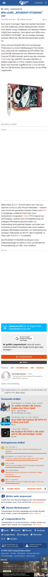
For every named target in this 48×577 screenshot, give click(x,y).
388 (14, 437)
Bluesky (28, 530)
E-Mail (29, 374)
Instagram (24, 535)
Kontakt (13, 553)
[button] (46, 3)
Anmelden (39, 3)
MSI (32, 368)
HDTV (18, 236)
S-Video (25, 216)
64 (14, 411)
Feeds (6, 530)
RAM (3, 59)
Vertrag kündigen (7, 556)
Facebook (41, 530)
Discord (17, 530)
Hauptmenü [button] (4, 3)
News (7, 9)
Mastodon (37, 535)
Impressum (5, 553)
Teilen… (25, 362)
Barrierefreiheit (19, 556)
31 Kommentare (25, 357)
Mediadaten (21, 553)
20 (14, 425)
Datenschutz (30, 556)
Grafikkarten (16, 9)
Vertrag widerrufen (33, 553)
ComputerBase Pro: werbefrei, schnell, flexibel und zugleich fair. (25, 391)
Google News (9, 535)
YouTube (13, 539)
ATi (12, 368)
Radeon (40, 368)
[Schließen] (44, 558)
